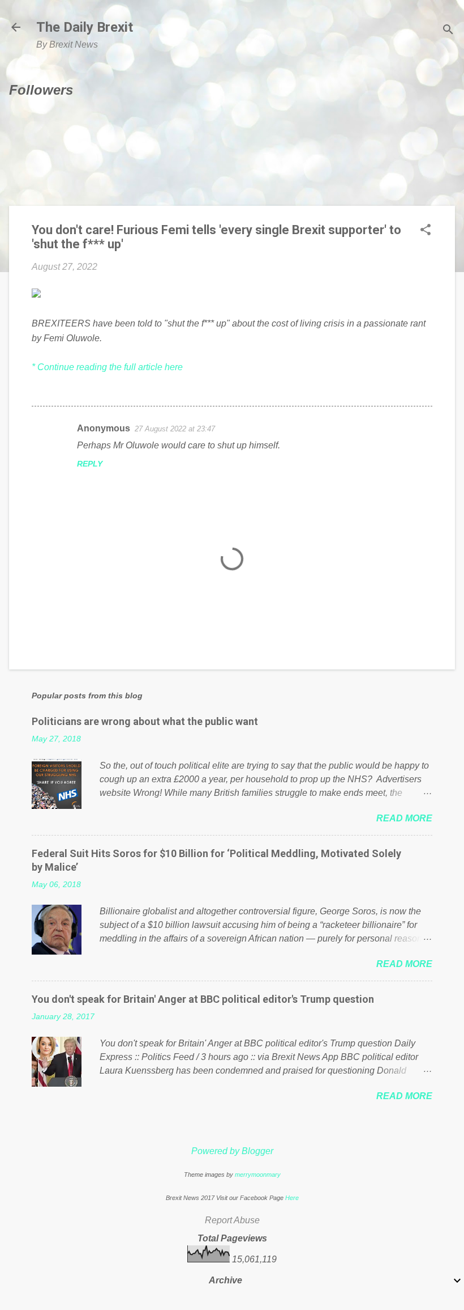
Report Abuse (232, 1220)
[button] (425, 231)
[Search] (448, 31)
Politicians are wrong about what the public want (145, 721)
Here (292, 1197)
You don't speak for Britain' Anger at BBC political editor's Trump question (203, 999)
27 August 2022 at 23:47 (175, 429)
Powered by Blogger (232, 1151)
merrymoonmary (258, 1174)
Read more (404, 818)
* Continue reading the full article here (107, 367)
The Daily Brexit (84, 27)
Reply (89, 463)
